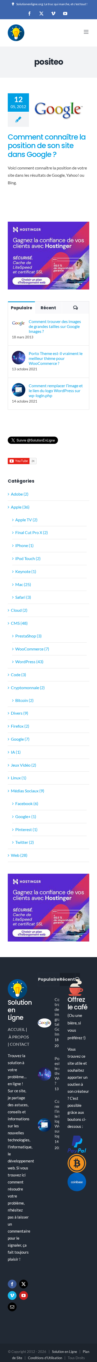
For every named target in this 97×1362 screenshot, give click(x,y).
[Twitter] (23, 1284)
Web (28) (19, 855)
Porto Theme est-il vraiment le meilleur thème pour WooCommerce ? (56, 358)
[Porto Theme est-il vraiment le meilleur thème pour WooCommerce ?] (18, 354)
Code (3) (18, 674)
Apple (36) (20, 506)
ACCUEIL (16, 1029)
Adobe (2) (19, 493)
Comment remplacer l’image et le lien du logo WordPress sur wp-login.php (56, 390)
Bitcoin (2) (24, 700)
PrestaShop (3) (28, 635)
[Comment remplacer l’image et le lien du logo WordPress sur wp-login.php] (18, 386)
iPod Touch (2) (28, 558)
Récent (48, 308)
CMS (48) (19, 623)
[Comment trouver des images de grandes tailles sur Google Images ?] (18, 322)
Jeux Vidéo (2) (23, 764)
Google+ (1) (25, 816)
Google (59, 94)
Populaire (21, 308)
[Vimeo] (12, 1295)
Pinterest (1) (26, 829)
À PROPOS (19, 1036)
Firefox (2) (20, 725)
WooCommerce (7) (32, 648)
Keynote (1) (25, 571)
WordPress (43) (29, 661)
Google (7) (20, 738)
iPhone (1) (24, 545)
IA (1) (16, 751)
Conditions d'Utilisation (45, 1358)
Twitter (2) (24, 842)
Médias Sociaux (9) (27, 790)
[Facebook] (12, 1284)
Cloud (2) (19, 610)
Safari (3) (23, 597)
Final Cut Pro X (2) (31, 532)
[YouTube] (23, 1295)
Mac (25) (23, 584)
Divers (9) (19, 712)
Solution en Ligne (64, 1352)
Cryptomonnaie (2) (28, 687)
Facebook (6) (26, 803)
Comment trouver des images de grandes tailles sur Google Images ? (55, 326)
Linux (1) (18, 777)
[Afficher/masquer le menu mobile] (86, 32)
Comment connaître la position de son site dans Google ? (47, 146)
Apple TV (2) (26, 519)
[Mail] (12, 1306)
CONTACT (19, 1044)
